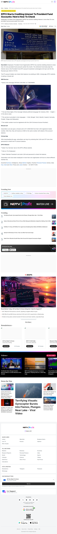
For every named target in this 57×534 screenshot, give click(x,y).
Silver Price (23, 459)
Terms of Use (24, 529)
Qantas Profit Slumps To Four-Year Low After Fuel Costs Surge (50, 393)
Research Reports (6, 453)
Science (22, 457)
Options (39, 441)
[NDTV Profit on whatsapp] (36, 499)
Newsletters (5, 468)
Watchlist (22, 439)
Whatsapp (4, 471)
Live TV (4, 441)
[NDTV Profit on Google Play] (23, 522)
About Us (18, 529)
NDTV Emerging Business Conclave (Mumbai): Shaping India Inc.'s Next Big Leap (35, 372)
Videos (39, 457)
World (3, 455)
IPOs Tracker (5, 443)
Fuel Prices (40, 459)
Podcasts (39, 468)
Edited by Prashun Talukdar (11, 23)
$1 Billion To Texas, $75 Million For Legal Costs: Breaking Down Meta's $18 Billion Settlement (7, 410)
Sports (39, 455)
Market (24, 163)
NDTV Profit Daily (30, 341)
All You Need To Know (8, 341)
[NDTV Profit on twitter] (23, 499)
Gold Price (4, 459)
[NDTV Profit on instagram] (26, 499)
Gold (5, 165)
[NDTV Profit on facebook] (19, 499)
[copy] (55, 26)
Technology (23, 455)
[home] (9, 1)
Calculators (5, 461)
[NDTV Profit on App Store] (34, 522)
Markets (4, 450)
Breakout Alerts (41, 439)
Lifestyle (4, 457)
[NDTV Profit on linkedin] (30, 499)
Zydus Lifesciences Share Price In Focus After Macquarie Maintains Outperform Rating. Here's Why (6, 394)
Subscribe (6, 346)
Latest (21, 165)
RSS (39, 529)
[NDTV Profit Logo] (28, 427)
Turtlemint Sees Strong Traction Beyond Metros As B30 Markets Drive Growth (11, 372)
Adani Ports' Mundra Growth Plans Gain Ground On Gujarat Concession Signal (49, 407)
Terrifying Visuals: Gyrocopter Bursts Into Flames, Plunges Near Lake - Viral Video (27, 407)
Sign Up (28, 483)
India (38, 453)
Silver (11, 165)
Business (20, 23)
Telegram (22, 468)
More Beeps (28, 322)
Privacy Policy (30, 529)
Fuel (2, 165)
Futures (21, 441)
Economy (39, 450)
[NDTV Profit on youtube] (33, 499)
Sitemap (35, 529)
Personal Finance (41, 163)
